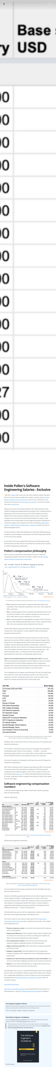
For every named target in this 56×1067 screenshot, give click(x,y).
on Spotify (13, 1010)
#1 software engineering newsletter (30, 991)
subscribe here (15, 504)
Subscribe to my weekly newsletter (14, 989)
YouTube (25, 1010)
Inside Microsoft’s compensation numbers (29, 977)
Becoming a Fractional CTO (29, 502)
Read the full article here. (11, 984)
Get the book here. (10, 1064)
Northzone (18, 774)
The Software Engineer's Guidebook (18, 1019)
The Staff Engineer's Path (23, 1021)
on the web (31, 1010)
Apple (19, 1010)
